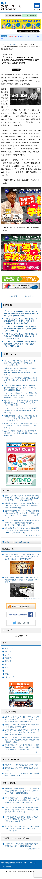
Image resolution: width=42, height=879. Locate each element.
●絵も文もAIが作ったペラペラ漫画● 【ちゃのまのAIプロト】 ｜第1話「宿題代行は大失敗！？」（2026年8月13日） (22, 523)
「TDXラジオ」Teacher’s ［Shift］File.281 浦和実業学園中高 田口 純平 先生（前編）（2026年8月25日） (22, 580)
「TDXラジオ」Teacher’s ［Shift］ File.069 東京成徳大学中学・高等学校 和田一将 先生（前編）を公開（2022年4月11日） (20, 321)
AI (5, 671)
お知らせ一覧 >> (33, 849)
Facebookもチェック (21, 614)
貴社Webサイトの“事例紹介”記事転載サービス (21, 765)
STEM (7, 674)
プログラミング (10, 658)
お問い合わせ (6, 866)
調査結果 (8, 661)
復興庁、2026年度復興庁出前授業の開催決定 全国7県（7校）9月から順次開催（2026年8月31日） (21, 380)
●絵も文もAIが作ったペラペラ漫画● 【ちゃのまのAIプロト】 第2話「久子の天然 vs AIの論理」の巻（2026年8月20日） (22, 505)
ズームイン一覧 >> (33, 535)
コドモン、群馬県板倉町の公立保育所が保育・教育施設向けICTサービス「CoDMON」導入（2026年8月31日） (20, 388)
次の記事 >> (29, 296)
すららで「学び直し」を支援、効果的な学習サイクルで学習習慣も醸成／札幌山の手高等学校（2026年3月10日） (22, 740)
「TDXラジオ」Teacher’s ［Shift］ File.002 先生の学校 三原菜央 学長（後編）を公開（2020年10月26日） (20, 336)
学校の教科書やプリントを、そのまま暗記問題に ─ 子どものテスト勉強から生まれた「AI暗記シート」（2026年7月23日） (22, 530)
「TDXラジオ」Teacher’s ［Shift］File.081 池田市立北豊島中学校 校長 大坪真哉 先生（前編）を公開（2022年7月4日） (21, 313)
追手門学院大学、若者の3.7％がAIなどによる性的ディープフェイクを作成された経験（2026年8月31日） (20, 418)
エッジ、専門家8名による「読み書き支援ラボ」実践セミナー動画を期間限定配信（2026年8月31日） (20, 433)
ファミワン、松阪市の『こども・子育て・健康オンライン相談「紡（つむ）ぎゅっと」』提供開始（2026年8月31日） (20, 395)
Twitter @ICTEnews (21, 623)
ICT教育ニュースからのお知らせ (16, 838)
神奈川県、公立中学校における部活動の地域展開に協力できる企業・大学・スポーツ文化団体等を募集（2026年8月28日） (22, 809)
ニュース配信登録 (30, 15)
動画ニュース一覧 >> (32, 599)
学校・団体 (12, 44)
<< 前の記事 (13, 296)
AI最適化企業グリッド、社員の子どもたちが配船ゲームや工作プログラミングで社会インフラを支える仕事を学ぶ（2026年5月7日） (22, 719)
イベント (8, 651)
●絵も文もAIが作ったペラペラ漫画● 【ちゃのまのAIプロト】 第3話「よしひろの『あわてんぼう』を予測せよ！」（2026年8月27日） (22, 498)
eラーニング (9, 677)
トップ (3, 44)
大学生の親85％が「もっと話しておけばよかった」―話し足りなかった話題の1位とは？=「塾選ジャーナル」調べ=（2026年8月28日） (22, 800)
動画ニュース (8, 549)
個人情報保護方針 (15, 863)
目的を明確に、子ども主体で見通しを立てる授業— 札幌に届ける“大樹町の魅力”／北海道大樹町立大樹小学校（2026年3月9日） (22, 747)
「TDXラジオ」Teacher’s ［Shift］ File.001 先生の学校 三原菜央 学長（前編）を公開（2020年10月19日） (20, 344)
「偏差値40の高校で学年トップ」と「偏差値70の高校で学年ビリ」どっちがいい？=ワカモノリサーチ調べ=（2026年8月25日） (22, 791)
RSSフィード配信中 (21, 606)
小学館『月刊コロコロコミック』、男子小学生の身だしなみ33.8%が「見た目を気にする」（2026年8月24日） (22, 828)
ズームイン (7, 490)
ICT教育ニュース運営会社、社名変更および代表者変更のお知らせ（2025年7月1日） (21, 845)
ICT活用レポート (9, 712)
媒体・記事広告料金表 (13, 15)
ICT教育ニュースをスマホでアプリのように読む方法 (21, 769)
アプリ (7, 667)
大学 (6, 664)
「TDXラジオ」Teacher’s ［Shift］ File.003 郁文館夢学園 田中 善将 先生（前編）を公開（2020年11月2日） (20, 329)
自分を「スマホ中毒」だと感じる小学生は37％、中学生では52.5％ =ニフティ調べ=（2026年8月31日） (19, 363)
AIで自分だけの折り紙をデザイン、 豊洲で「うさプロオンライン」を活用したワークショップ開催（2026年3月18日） (22, 732)
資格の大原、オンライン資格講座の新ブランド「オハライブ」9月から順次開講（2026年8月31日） (20, 425)
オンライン (9, 648)
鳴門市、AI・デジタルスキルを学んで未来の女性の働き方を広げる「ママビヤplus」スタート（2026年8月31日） (21, 403)
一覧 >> (37, 752)
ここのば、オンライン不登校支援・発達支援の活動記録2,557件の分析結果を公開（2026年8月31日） (21, 410)
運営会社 (4, 863)
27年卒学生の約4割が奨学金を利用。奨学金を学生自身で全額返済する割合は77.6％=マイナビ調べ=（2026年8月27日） (21, 819)
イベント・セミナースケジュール (17, 542)
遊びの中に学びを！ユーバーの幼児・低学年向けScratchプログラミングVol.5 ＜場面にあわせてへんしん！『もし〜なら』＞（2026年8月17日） (22, 514)
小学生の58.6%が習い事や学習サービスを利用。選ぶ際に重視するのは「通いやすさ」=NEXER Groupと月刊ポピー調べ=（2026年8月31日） (21, 371)
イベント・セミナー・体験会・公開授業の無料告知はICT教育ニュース (22, 774)
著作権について (29, 863)
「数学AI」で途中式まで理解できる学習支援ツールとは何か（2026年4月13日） (22, 726)
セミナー (8, 655)
